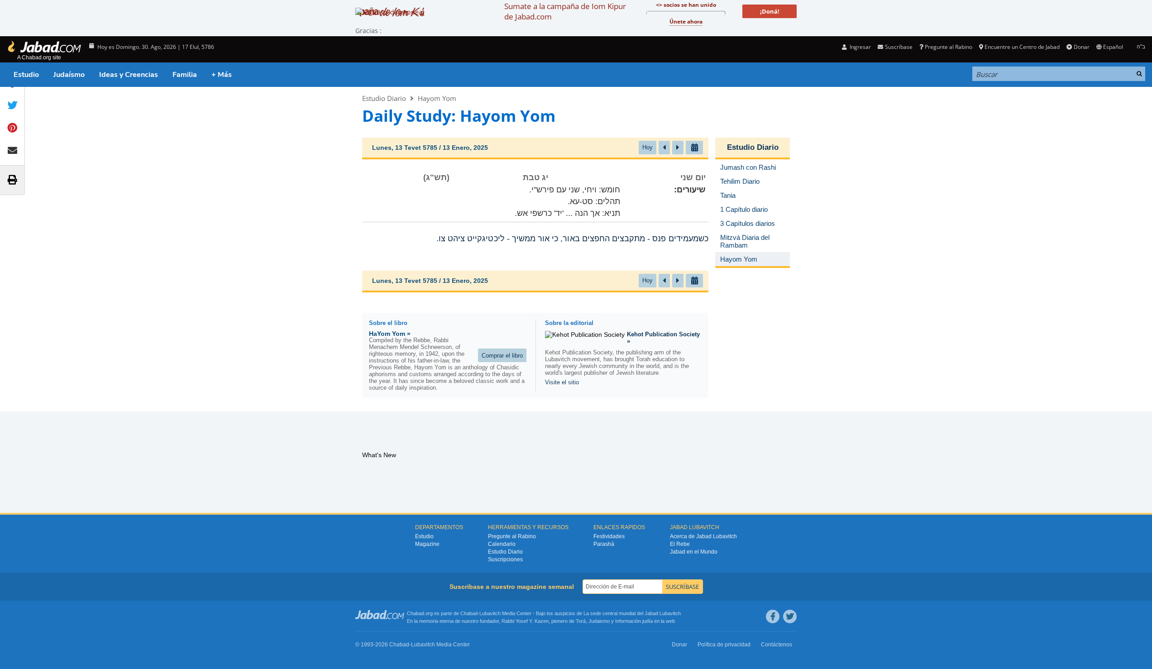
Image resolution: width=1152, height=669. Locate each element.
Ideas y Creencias (128, 75)
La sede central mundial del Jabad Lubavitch (632, 613)
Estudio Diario (384, 98)
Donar (1081, 47)
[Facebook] (772, 616)
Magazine (427, 544)
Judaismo (599, 621)
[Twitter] (790, 616)
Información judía (634, 621)
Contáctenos (776, 644)
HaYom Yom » (390, 333)
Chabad (469, 613)
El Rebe (680, 544)
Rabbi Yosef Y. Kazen (525, 621)
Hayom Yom (437, 98)
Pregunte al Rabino (948, 47)
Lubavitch (490, 613)
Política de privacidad (724, 644)
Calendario (502, 544)
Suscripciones (505, 559)
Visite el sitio (562, 382)
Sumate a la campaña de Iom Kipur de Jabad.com (565, 11)
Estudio (26, 75)
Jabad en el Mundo (693, 552)
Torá (581, 621)
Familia (184, 75)
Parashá (603, 544)
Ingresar (859, 47)
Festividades (609, 536)
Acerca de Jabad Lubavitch (703, 536)
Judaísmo (69, 75)
